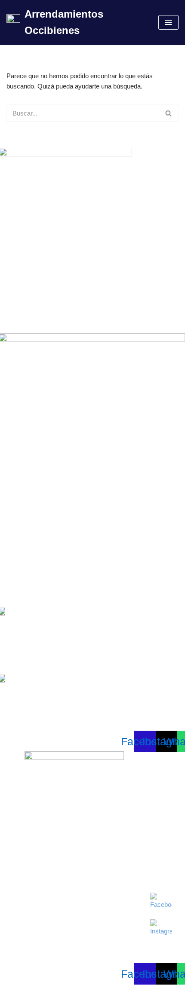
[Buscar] (169, 113)
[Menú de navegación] (168, 22)
